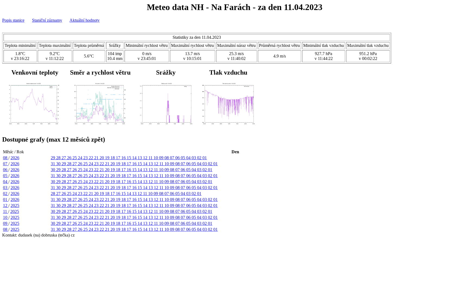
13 (140, 157)
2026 (15, 157)
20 (102, 157)
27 (64, 157)
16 (124, 157)
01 (204, 157)
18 (113, 157)
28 (59, 157)
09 (161, 157)
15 (129, 157)
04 (189, 157)
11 (151, 157)
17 (118, 157)
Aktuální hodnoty (84, 20)
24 (80, 157)
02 (199, 157)
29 (53, 157)
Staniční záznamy (47, 20)
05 (183, 157)
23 (86, 157)
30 (59, 163)
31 (53, 163)
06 (178, 157)
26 (69, 157)
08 (5, 157)
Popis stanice (13, 20)
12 (145, 157)
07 (172, 157)
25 (75, 157)
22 (91, 157)
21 (97, 157)
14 (135, 157)
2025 (15, 205)
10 (156, 157)
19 (107, 157)
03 (194, 157)
